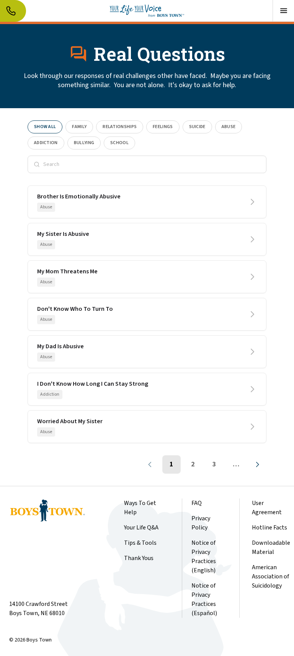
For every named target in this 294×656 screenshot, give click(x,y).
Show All (45, 126)
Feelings (163, 126)
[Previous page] (150, 464)
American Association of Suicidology (270, 576)
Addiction (46, 143)
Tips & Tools (140, 543)
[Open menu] (283, 10)
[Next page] (257, 464)
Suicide (197, 126)
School (119, 143)
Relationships (120, 126)
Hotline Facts (269, 527)
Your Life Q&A (141, 527)
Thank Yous (139, 558)
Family (79, 126)
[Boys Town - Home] (147, 11)
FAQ (196, 503)
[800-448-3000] (13, 11)
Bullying (84, 143)
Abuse (229, 126)
